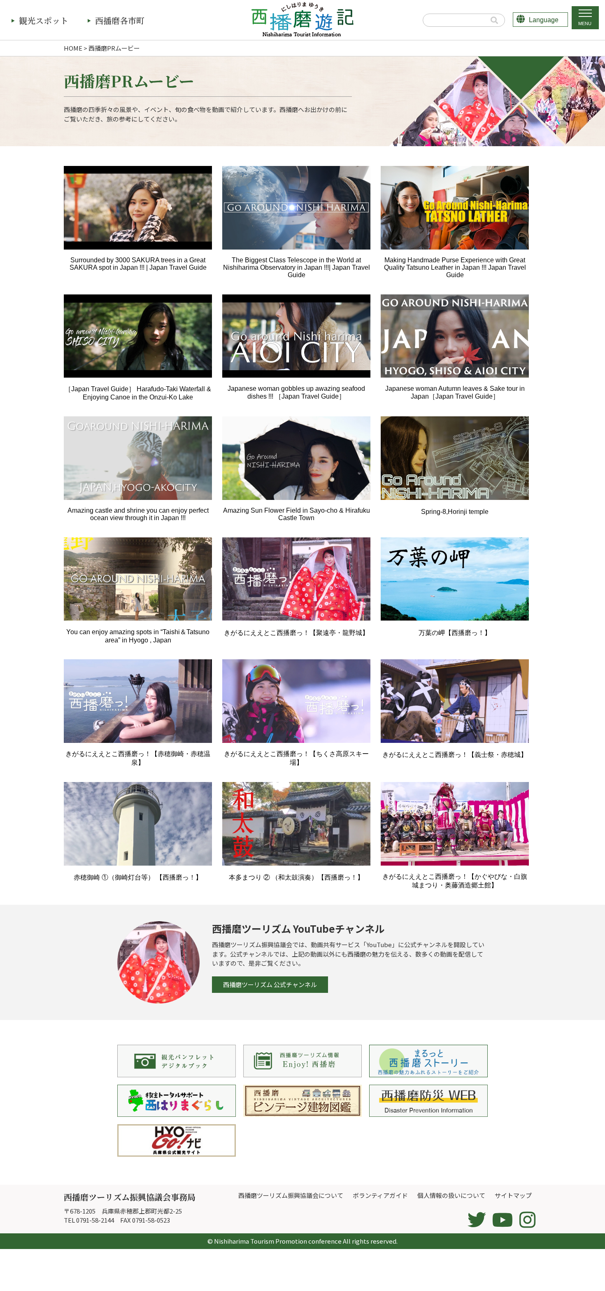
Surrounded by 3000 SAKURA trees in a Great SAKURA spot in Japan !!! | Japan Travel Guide (138, 264)
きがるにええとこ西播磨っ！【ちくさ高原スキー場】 (296, 758)
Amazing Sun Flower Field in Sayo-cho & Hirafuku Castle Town (296, 514)
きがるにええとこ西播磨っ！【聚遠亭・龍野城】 (296, 632)
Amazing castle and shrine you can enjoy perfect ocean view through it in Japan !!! (138, 514)
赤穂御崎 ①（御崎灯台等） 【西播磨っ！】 (141, 877)
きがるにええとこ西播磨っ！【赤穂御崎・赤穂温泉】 (137, 758)
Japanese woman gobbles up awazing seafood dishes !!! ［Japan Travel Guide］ (296, 392)
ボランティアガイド (380, 1195)
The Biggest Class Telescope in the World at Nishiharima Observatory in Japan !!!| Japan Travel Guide (296, 267)
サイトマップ (513, 1195)
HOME (73, 48)
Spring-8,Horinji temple (455, 511)
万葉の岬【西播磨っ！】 (455, 632)
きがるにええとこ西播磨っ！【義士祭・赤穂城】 (454, 754)
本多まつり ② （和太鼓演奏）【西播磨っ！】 (299, 877)
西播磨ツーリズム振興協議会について (290, 1195)
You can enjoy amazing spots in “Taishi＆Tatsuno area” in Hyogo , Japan (137, 636)
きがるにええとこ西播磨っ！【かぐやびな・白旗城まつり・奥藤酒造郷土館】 (454, 881)
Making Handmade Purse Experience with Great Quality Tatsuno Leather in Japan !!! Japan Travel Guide (455, 267)
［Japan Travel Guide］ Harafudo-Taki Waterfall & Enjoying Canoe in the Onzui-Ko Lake (138, 393)
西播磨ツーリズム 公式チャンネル (270, 984)
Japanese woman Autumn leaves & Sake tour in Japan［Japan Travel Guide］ (455, 392)
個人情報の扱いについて (451, 1195)
